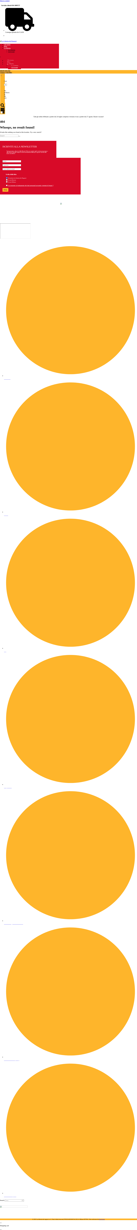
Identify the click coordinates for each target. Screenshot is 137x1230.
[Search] (23, 1200)
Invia (5, 190)
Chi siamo (7, 44)
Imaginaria (102, 1219)
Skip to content (5, 1)
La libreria (7, 48)
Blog (5, 46)
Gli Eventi (11, 52)
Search (3, 110)
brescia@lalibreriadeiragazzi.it (9, 215)
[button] (5, 85)
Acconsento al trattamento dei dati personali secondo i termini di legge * (30, 185)
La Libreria (11, 50)
